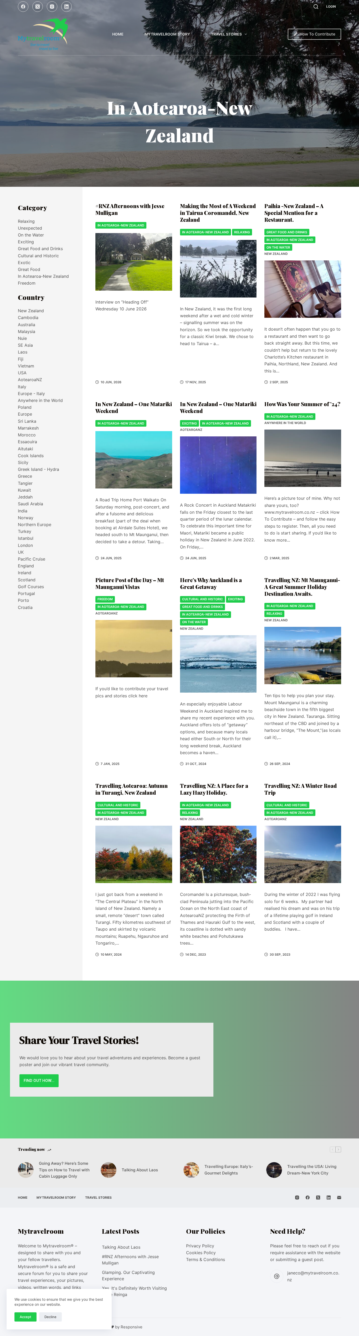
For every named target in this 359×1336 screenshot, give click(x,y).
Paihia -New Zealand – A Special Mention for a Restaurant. (294, 212)
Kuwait (24, 490)
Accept (25, 1317)
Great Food (29, 269)
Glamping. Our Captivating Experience (128, 1275)
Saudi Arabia (30, 503)
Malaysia (26, 331)
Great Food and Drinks (286, 232)
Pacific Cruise (31, 559)
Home (118, 34)
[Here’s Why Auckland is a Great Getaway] (218, 664)
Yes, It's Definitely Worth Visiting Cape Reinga (134, 1291)
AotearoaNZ (191, 430)
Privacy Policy (200, 1245)
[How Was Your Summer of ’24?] (302, 458)
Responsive (131, 1326)
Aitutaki (25, 448)
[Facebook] (23, 6)
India (22, 510)
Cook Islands (31, 455)
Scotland (26, 579)
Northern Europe (34, 524)
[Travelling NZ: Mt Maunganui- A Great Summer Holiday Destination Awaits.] (302, 655)
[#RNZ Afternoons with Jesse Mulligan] (133, 262)
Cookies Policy (201, 1252)
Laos (22, 352)
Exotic (24, 262)
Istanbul (25, 538)
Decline (50, 1317)
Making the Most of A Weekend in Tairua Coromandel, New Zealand (218, 212)
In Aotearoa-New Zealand (121, 225)
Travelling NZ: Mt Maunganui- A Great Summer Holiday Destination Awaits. (302, 586)
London (25, 545)
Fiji (20, 359)
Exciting (189, 423)
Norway (25, 517)
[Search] (316, 6)
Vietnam (26, 366)
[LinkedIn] (66, 6)
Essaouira (27, 441)
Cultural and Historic (202, 599)
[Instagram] (52, 6)
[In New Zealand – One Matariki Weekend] (133, 460)
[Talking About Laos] (108, 1170)
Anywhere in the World (285, 423)
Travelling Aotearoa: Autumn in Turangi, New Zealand (131, 789)
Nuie (22, 338)
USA (22, 372)
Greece (25, 476)
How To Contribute (317, 34)
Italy (22, 386)
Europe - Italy (31, 393)
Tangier (25, 483)
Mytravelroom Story (167, 34)
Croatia (25, 607)
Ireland (24, 572)
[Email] (339, 1197)
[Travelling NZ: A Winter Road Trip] (302, 854)
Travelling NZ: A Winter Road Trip (300, 789)
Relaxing (242, 232)
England (26, 565)
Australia (26, 324)
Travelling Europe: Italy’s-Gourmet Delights (228, 1170)
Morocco (27, 434)
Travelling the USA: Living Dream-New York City (311, 1170)
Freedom (105, 599)
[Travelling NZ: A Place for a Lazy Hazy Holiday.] (218, 854)
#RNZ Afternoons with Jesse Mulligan (129, 209)
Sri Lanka (27, 421)
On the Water (278, 247)
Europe (25, 414)
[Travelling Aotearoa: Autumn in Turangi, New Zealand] (133, 854)
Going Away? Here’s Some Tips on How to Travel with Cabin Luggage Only (64, 1170)
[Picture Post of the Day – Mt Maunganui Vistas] (133, 649)
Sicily (23, 462)
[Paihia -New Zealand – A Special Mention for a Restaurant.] (302, 289)
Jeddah (25, 497)
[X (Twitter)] (37, 6)
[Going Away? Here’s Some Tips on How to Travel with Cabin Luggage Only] (26, 1170)
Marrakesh (28, 428)
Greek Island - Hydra (38, 469)
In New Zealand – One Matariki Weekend (133, 407)
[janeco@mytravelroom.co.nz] (276, 1276)
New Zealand (276, 254)
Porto (23, 600)
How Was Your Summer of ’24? (302, 403)
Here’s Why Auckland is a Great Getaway (211, 583)
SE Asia (25, 345)
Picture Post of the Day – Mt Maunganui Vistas (129, 583)
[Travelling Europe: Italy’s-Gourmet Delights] (191, 1170)
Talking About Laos (140, 1169)
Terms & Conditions (205, 1259)
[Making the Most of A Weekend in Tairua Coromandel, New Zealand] (218, 269)
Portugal (26, 593)
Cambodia (28, 317)
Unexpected (30, 228)
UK (21, 552)
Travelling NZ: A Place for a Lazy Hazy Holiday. (214, 789)
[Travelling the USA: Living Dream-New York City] (274, 1170)
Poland (25, 407)
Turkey (24, 531)
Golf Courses (31, 586)
